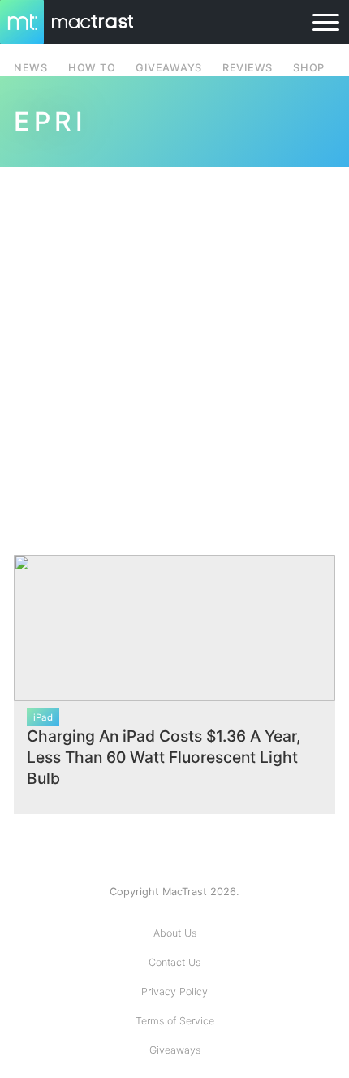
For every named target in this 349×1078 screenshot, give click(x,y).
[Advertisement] (174, 351)
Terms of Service (175, 1021)
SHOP (309, 68)
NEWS (31, 68)
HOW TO (91, 68)
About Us (174, 933)
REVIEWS (247, 68)
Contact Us (174, 962)
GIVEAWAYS (169, 68)
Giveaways (174, 1050)
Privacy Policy (174, 991)
